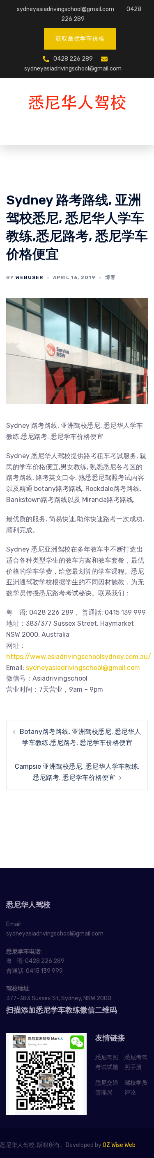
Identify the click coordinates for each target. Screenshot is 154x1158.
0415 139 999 (44, 970)
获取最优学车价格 (80, 38)
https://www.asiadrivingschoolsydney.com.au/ (78, 657)
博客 (110, 277)
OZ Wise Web (119, 1145)
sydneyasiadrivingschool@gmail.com (65, 9)
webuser (29, 277)
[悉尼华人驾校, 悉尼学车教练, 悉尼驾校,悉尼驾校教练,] (77, 103)
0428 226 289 (73, 58)
